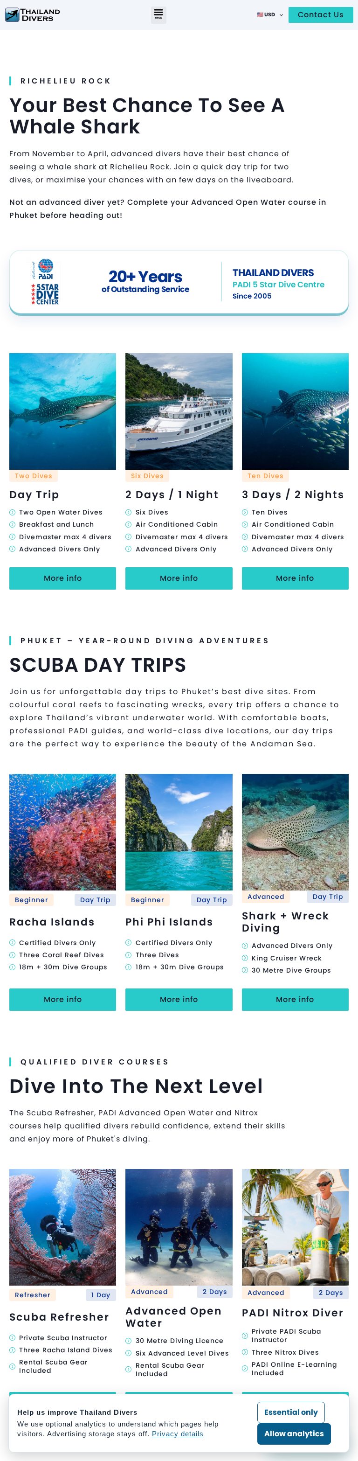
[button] (158, 15)
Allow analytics (294, 1433)
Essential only (291, 1412)
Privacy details (178, 1434)
